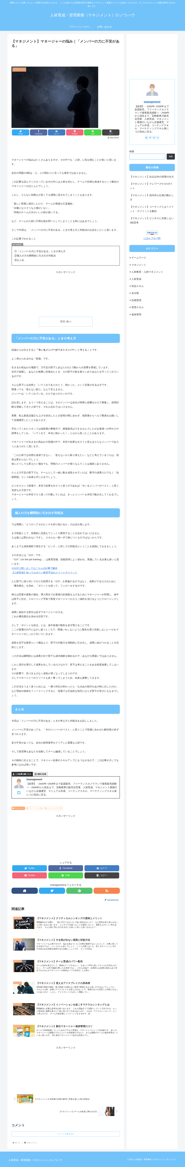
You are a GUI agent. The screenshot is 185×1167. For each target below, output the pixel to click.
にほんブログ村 (152, 238)
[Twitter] (18, 793)
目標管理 (136, 300)
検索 (131, 151)
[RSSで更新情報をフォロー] (107, 891)
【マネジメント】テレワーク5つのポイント (151, 185)
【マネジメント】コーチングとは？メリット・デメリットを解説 (152, 208)
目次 (62, 321)
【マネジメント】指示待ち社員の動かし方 (152, 197)
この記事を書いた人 (23, 774)
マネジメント (19, 808)
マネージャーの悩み (36, 808)
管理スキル (138, 307)
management (152, 101)
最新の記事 (41, 774)
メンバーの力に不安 (54, 808)
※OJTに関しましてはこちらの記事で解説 (35, 568)
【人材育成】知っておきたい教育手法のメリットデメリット (44, 572)
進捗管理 (136, 314)
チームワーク (139, 257)
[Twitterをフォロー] (52, 891)
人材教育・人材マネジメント (147, 272)
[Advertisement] (66, 56)
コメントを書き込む (65, 1134)
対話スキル (138, 286)
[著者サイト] (25, 891)
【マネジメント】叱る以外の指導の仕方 (152, 176)
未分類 (135, 293)
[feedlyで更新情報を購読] (79, 891)
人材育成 (136, 279)
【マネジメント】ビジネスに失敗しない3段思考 (152, 220)
